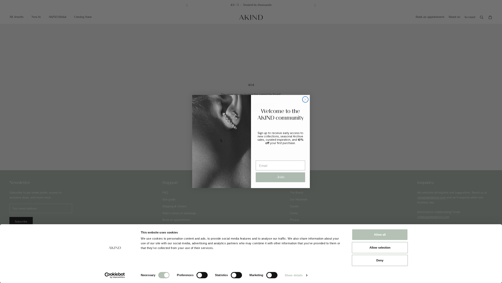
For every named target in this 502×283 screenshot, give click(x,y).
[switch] (202, 275)
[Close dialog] (305, 99)
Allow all (380, 234)
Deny (379, 260)
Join (280, 177)
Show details (294, 275)
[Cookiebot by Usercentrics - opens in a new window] (115, 275)
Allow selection (379, 247)
